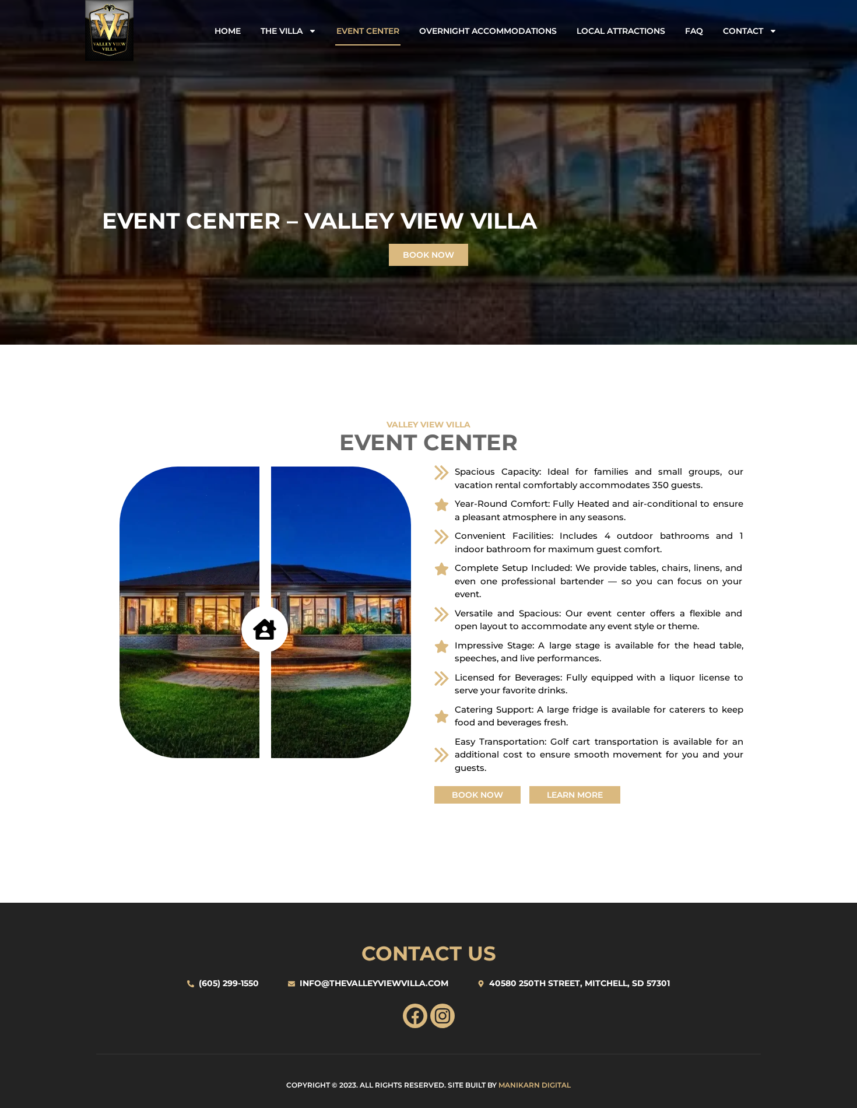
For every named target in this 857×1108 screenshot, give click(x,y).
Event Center (367, 31)
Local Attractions (621, 31)
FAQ (694, 31)
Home (228, 31)
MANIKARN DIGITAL (534, 1085)
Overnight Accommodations (488, 31)
